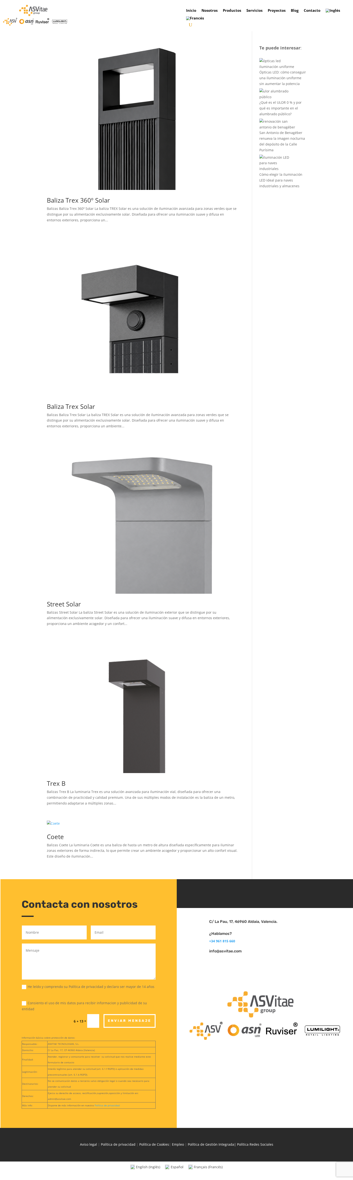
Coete (55, 836)
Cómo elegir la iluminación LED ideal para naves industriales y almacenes (280, 180)
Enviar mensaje (129, 1021)
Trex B (56, 783)
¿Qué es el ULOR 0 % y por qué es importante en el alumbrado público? (280, 108)
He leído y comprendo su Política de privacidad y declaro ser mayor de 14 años (91, 986)
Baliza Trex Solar (71, 406)
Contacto (312, 11)
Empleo (178, 1144)
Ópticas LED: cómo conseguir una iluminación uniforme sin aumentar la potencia (282, 78)
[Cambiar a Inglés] (333, 11)
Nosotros (209, 11)
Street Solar (64, 604)
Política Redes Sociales (255, 1144)
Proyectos (277, 11)
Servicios (254, 11)
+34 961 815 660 (222, 941)
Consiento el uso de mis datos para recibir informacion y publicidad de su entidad (84, 1006)
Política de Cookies (154, 1144)
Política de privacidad (107, 1105)
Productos (232, 11)
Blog (294, 11)
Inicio (191, 11)
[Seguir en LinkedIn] (265, 892)
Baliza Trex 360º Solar (78, 200)
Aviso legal (88, 1144)
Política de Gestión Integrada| (212, 1144)
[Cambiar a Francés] (195, 19)
